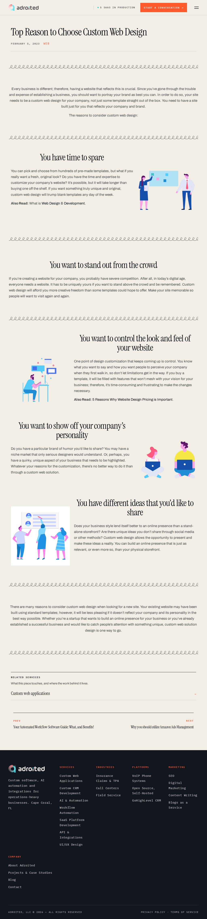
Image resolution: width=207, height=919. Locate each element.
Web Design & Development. (64, 203)
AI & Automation (74, 800)
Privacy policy (153, 912)
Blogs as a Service (178, 805)
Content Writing (183, 795)
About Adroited (21, 865)
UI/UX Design (71, 844)
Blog (12, 880)
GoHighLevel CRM (146, 800)
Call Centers (107, 788)
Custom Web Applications (71, 778)
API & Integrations (71, 834)
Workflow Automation (69, 810)
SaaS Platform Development (72, 822)
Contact (15, 887)
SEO (171, 776)
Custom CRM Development (70, 790)
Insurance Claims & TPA (107, 778)
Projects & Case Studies (30, 873)
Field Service (108, 795)
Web (46, 43)
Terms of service (185, 912)
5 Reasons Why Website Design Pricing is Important (132, 399)
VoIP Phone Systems (141, 778)
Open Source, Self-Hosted (143, 790)
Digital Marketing (177, 785)
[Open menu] (196, 7)
